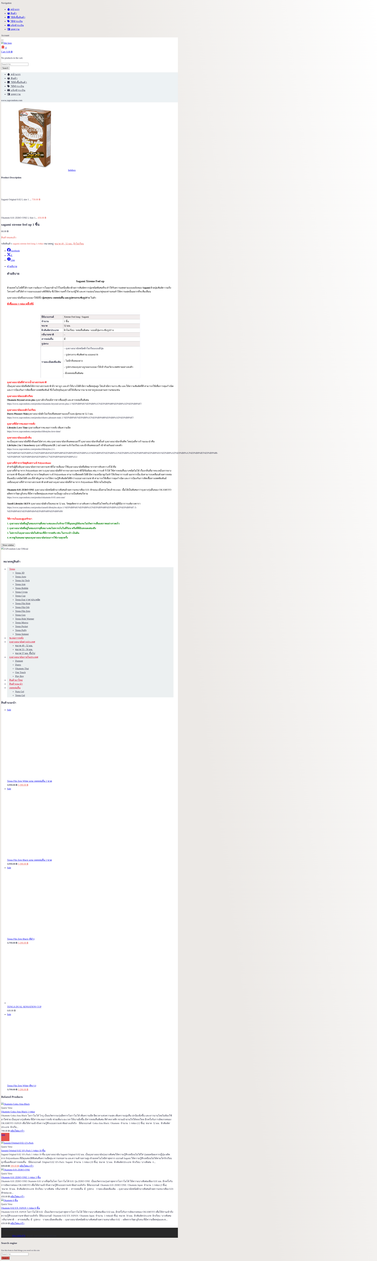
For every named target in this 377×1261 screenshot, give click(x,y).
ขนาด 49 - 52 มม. (63, 243)
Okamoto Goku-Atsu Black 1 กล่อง (18, 1111)
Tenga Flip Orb (22, 607)
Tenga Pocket (21, 626)
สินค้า (13, 13)
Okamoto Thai (22, 668)
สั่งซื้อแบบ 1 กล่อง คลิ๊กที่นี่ (20, 304)
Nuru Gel (19, 691)
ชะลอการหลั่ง (16, 638)
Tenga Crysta (21, 592)
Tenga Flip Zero (22, 611)
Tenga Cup (20, 596)
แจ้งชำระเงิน (17, 25)
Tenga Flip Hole (22, 603)
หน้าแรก (14, 9)
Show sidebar (8, 545)
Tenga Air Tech (22, 580)
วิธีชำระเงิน (16, 21)
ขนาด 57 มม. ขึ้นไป (25, 653)
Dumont (19, 661)
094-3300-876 (18, 1235)
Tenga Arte (20, 584)
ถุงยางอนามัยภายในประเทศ (23, 657)
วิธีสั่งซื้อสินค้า (17, 17)
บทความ (15, 29)
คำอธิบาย (12, 266)
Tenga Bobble (21, 588)
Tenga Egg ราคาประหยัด (27, 599)
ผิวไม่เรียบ (78, 243)
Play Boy (19, 676)
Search (5, 68)
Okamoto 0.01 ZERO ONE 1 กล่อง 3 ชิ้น (21, 1177)
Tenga (12, 569)
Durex (18, 664)
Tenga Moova (21, 622)
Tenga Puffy (21, 630)
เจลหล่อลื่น (14, 687)
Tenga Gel (20, 695)
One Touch (20, 672)
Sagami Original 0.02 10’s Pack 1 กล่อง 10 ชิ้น (23, 1150)
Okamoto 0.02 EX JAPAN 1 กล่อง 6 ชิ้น (20, 1208)
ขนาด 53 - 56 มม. (24, 649)
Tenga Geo (20, 615)
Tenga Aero (20, 576)
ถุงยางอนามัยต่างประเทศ (22, 642)
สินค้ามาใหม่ (16, 680)
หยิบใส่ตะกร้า (17, 1131)
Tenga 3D (19, 573)
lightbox (72, 170)
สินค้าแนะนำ (16, 684)
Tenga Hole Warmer (24, 619)
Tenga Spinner (22, 634)
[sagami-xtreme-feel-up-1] (34, 170)
